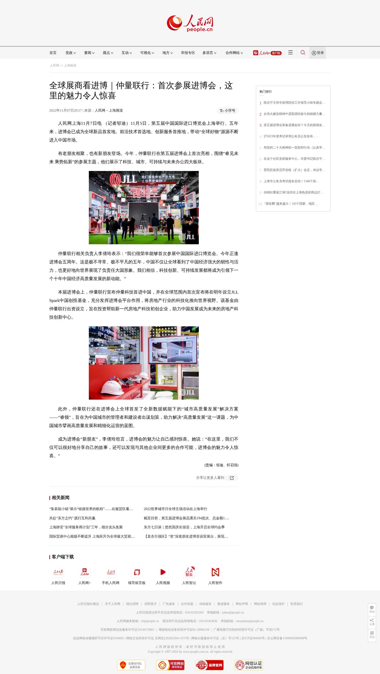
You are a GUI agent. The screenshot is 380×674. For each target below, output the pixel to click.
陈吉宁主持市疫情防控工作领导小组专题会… (294, 102)
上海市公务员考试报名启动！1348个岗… (291, 181)
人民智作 (215, 583)
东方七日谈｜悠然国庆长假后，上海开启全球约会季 (184, 527)
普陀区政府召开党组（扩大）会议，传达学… (294, 170)
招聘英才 (150, 604)
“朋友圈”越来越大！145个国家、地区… (291, 203)
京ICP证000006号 (253, 638)
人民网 (54, 65)
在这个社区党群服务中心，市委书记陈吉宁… (294, 158)
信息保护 (278, 604)
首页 (53, 53)
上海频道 (70, 65)
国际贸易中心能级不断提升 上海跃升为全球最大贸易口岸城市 (97, 536)
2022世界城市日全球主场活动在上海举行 (175, 509)
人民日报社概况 (88, 604)
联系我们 (296, 604)
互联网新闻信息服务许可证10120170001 (127, 629)
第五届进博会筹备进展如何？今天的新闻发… (294, 125)
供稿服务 (205, 604)
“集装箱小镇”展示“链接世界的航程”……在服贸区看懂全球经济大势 (101, 509)
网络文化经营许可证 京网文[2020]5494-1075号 (157, 638)
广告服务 (169, 604)
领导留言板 (137, 583)
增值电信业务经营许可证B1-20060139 (184, 629)
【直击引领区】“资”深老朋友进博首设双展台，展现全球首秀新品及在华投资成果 (207, 536)
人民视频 (163, 583)
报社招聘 (132, 604)
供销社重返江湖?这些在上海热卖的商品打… (293, 192)
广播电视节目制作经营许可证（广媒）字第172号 (247, 629)
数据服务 (223, 604)
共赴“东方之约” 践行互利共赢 (72, 518)
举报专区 (188, 53)
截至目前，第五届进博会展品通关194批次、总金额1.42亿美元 (192, 518)
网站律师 (260, 604)
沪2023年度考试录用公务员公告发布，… (291, 136)
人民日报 (58, 583)
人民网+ (84, 583)
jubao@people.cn (233, 612)
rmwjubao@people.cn (249, 621)
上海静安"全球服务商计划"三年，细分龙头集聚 (86, 527)
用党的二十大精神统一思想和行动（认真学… (294, 147)
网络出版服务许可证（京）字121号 (215, 638)
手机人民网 (110, 583)
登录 (320, 53)
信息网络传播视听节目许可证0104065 (98, 638)
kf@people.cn (150, 621)
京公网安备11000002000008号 (287, 638)
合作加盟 (187, 604)
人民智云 (189, 583)
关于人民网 (112, 604)
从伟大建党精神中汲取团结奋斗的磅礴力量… (294, 114)
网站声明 (242, 604)
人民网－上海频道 (109, 110)
